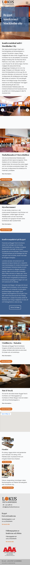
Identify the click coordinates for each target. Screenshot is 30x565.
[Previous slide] (2, 110)
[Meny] (27, 3)
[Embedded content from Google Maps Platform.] (15, 422)
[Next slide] (27, 110)
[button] (7, 174)
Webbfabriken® (11, 563)
